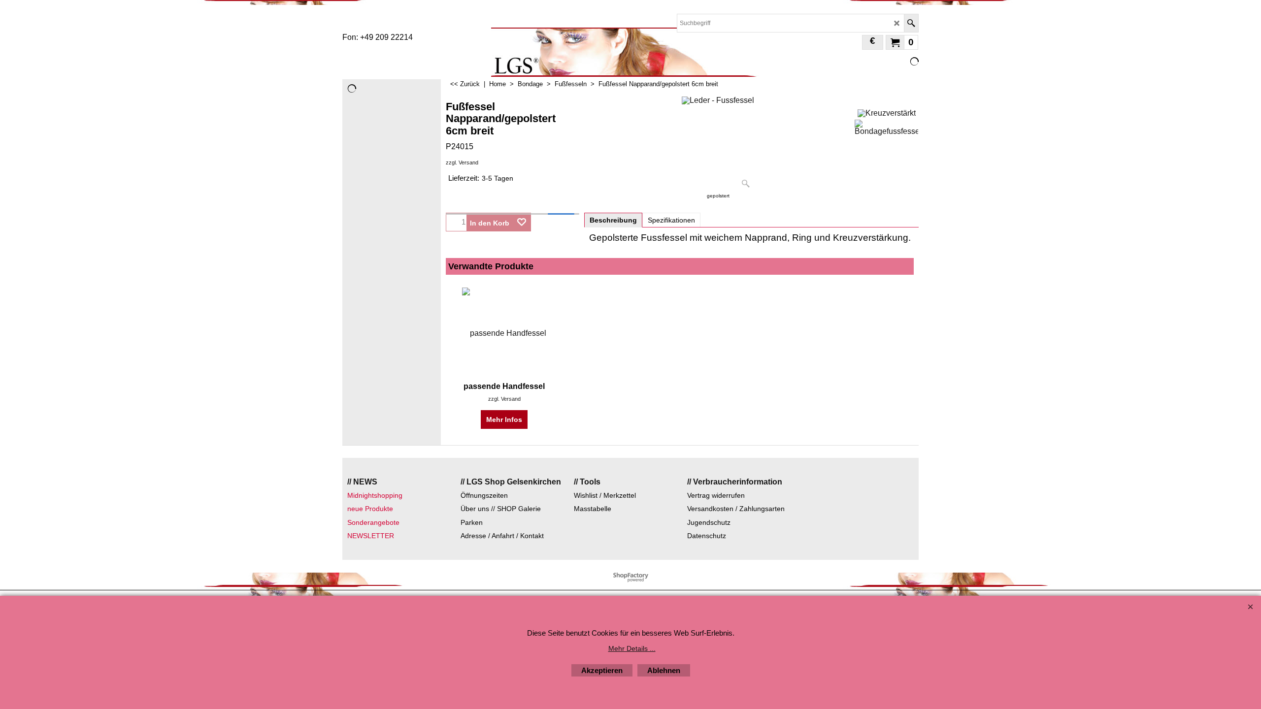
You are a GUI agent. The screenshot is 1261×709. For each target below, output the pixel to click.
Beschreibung (613, 220)
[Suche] (911, 23)
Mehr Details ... (632, 648)
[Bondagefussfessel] (886, 127)
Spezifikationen (671, 220)
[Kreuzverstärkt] (886, 112)
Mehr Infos (504, 419)
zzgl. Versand (462, 162)
